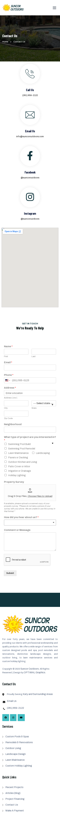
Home (5, 42)
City (6, 408)
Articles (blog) (12, 793)
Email (8, 362)
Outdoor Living (13, 748)
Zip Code (8, 418)
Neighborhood (13, 424)
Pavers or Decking (18, 457)
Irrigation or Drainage (19, 471)
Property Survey (14, 482)
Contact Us (11, 804)
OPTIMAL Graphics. (35, 672)
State (34, 408)
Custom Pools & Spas (17, 736)
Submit (10, 573)
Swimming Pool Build (19, 444)
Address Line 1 (10, 398)
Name (8, 346)
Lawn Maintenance (18, 453)
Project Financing (14, 799)
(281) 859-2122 (30, 95)
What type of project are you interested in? (30, 439)
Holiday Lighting (17, 475)
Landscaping (43, 453)
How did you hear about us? (21, 517)
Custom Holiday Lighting (18, 765)
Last (34, 356)
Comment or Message (17, 530)
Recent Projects (14, 787)
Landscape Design (15, 754)
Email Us (11, 701)
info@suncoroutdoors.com (30, 136)
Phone (8, 375)
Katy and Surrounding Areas (38, 694)
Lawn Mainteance (15, 760)
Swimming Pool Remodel (21, 448)
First (6, 356)
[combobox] (30, 522)
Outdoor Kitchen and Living (22, 462)
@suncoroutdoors (30, 178)
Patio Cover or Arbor (19, 466)
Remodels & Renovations (19, 742)
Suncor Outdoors (29, 668)
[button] (54, 7)
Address (10, 387)
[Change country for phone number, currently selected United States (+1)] (7, 380)
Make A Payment (14, 810)
